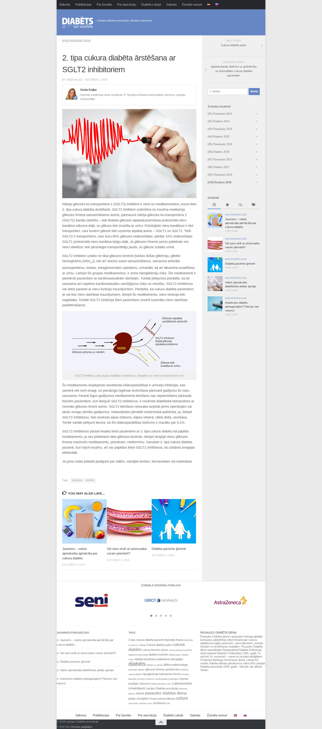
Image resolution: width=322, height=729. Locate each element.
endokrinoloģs (179, 664)
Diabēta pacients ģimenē (169, 549)
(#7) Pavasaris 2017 (220, 159)
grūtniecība (172, 669)
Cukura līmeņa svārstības (180, 650)
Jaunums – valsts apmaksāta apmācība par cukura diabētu (79, 553)
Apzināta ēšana (174, 639)
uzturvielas (133, 703)
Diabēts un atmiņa (154, 665)
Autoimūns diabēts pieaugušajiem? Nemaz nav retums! (242, 306)
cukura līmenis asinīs (155, 649)
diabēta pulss (175, 655)
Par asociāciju (126, 4)
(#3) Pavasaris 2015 (220, 128)
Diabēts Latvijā (151, 4)
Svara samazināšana (162, 698)
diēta (166, 664)
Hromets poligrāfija (81, 726)
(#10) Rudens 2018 (76, 40)
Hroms (177, 674)
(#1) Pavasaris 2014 (220, 113)
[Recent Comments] (240, 205)
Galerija (171, 4)
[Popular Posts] (227, 205)
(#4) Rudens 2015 (218, 136)
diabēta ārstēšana (145, 659)
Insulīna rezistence (145, 679)
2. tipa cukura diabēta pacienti (146, 639)
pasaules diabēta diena (166, 693)
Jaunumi (144, 683)
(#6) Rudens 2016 (218, 151)
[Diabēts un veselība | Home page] (77, 22)
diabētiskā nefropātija (170, 659)
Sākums (64, 4)
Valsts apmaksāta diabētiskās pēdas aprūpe (87, 670)
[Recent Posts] (214, 205)
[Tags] (253, 205)
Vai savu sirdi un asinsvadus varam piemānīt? (88, 653)
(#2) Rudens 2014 (218, 121)
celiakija (142, 645)
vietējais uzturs (146, 703)
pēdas (132, 698)
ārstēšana (77, 480)
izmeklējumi (173, 679)
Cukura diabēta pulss (159, 644)
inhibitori (90, 480)
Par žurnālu (104, 4)
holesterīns (165, 674)
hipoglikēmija (150, 674)
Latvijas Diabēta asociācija (162, 688)
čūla (168, 703)
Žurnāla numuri (192, 4)
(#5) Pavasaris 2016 (220, 144)
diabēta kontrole (158, 654)
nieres (140, 693)
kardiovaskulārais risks (160, 684)
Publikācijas (83, 4)
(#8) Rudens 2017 (218, 167)
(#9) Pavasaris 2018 (220, 174)
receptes (143, 698)
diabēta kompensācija (138, 655)
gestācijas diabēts (136, 670)
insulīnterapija (161, 679)
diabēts (137, 664)
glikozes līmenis (155, 669)
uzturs (182, 698)
